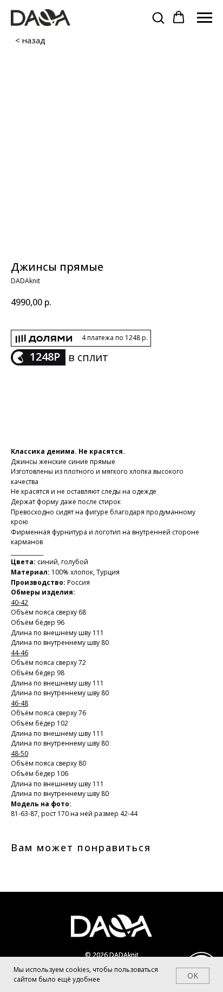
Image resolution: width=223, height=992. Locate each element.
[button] (158, 17)
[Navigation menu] (204, 17)
